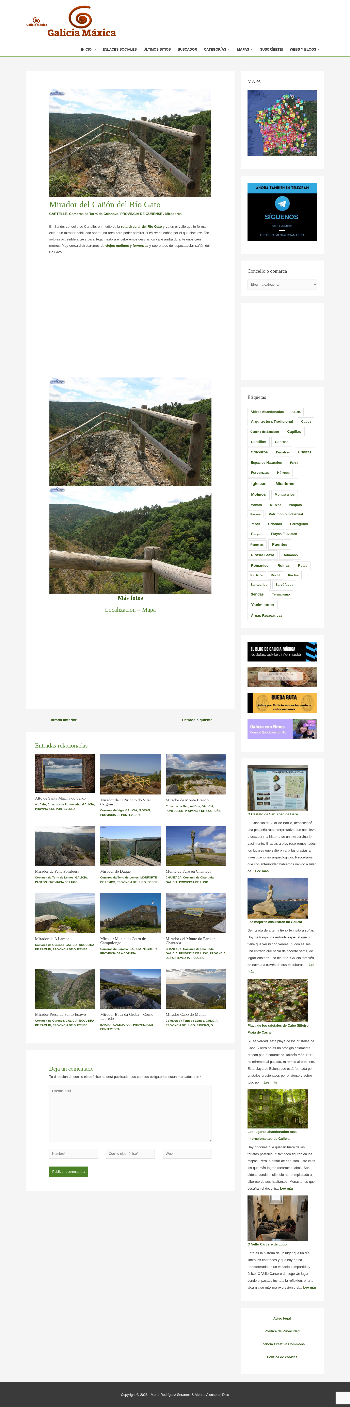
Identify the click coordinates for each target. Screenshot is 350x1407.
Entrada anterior (60, 720)
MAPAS (243, 49)
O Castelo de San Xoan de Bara (273, 814)
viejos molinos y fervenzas (126, 246)
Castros (281, 442)
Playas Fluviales (284, 534)
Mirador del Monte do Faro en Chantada (191, 940)
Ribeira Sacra (262, 555)
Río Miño (256, 575)
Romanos (290, 555)
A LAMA (40, 804)
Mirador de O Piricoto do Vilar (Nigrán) (125, 802)
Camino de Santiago (264, 431)
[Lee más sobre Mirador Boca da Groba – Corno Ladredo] (130, 988)
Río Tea (293, 575)
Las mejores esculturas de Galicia (275, 922)
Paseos (255, 514)
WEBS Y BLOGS (303, 49)
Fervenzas (260, 473)
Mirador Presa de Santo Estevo (60, 1014)
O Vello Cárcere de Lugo (267, 1244)
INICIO (86, 49)
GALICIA (88, 804)
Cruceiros (259, 452)
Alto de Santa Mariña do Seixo (60, 798)
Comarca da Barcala (114, 949)
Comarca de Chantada (198, 877)
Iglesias (258, 483)
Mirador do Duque (115, 871)
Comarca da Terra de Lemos (54, 877)
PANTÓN (41, 882)
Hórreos (283, 472)
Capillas (294, 432)
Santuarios (259, 584)
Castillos (258, 442)
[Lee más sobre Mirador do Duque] (130, 846)
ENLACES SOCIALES (119, 49)
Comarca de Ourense (49, 945)
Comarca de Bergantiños (183, 806)
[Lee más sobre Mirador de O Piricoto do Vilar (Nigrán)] (130, 774)
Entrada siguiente (199, 720)
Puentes (279, 544)
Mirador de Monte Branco (187, 800)
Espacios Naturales (266, 462)
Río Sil (275, 575)
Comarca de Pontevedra (64, 804)
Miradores (173, 214)
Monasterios (285, 495)
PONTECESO (174, 811)
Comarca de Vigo (112, 810)
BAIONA (105, 1024)
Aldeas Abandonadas (267, 412)
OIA (128, 1024)
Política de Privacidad (282, 1331)
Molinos (258, 494)
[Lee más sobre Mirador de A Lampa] (65, 913)
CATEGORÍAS (215, 49)
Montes (256, 505)
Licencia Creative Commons (282, 1344)
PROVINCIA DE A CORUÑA (203, 811)
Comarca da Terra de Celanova (93, 214)
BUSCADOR (187, 49)
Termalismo (281, 594)
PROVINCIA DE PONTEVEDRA (55, 808)
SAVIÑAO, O (204, 1025)
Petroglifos (299, 524)
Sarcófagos (284, 584)
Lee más (262, 871)
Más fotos (130, 597)
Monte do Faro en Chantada (188, 871)
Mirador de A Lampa (52, 938)
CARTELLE (58, 214)
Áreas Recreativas (267, 616)
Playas (256, 534)
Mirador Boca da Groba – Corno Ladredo (126, 1016)
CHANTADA (173, 877)
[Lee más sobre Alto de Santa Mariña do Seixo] (65, 773)
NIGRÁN (144, 810)
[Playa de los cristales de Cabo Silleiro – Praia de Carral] (278, 1000)
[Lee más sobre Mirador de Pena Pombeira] (65, 846)
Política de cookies (282, 1357)
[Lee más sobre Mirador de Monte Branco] (196, 774)
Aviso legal (282, 1318)
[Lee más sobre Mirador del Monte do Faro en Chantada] (196, 913)
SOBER (152, 882)
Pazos (255, 524)
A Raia (296, 412)
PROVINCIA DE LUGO (63, 882)
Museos (275, 505)
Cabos (306, 421)
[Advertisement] (130, 289)
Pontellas (257, 544)
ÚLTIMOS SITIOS (157, 49)
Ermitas (305, 452)
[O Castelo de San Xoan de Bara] (278, 788)
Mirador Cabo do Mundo (186, 1014)
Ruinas (283, 565)
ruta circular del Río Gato (141, 227)
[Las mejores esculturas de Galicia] (278, 898)
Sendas (257, 594)
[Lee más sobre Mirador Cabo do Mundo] (196, 988)
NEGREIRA (150, 949)
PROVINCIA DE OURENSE (141, 214)
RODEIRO (198, 957)
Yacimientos (262, 605)
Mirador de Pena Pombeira (57, 871)
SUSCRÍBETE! (271, 49)
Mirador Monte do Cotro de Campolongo (123, 940)
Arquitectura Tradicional (272, 421)
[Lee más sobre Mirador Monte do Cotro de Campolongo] (130, 913)
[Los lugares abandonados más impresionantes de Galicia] (278, 1108)
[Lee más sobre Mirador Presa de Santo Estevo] (65, 988)
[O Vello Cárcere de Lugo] (278, 1218)
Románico (260, 565)
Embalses (283, 452)
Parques (295, 505)
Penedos (275, 524)
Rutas (302, 565)
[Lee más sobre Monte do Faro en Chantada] (196, 846)
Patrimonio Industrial (286, 514)
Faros (294, 462)
